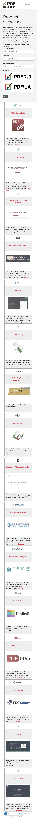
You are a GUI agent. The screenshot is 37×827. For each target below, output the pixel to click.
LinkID (18, 734)
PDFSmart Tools (18, 690)
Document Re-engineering (18, 512)
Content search (8, 63)
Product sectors (8, 48)
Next (21, 817)
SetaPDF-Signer (18, 423)
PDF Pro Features (18, 646)
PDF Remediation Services (18, 246)
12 (13, 817)
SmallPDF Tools (18, 601)
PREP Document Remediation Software (18, 201)
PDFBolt (18, 291)
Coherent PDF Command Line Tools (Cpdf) (18, 468)
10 (6, 817)
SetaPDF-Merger (18, 335)
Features (6, 55)
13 (16, 817)
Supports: (6, 70)
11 (9, 817)
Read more (17, 144)
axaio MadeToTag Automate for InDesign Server (18, 379)
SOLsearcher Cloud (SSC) (18, 557)
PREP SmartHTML (18, 157)
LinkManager (18, 778)
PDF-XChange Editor (18, 113)
